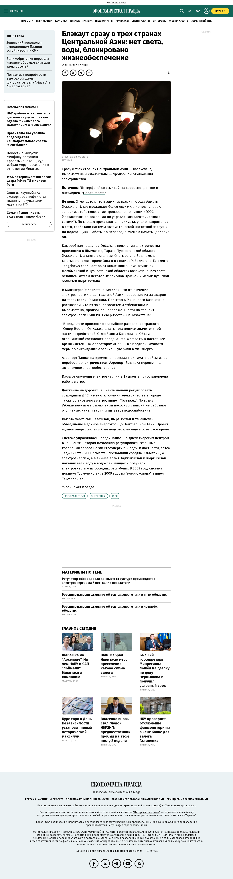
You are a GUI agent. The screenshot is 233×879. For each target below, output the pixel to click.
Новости (27, 20)
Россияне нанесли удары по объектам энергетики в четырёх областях (109, 609)
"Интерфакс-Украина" (146, 812)
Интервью (159, 20)
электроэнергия (75, 496)
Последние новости (23, 106)
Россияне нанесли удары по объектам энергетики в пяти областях (114, 595)
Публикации (44, 20)
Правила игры (104, 20)
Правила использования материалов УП (137, 799)
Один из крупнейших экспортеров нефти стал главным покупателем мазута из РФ (26, 198)
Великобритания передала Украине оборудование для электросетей (28, 62)
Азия (115, 496)
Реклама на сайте (36, 799)
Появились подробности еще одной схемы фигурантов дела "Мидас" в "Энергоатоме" (28, 80)
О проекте (56, 799)
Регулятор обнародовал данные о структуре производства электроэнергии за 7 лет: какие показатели (108, 581)
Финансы (122, 20)
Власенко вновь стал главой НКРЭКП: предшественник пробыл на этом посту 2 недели (115, 730)
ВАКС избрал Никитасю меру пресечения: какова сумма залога (114, 664)
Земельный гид (201, 20)
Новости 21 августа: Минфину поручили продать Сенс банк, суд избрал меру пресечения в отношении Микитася (28, 161)
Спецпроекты (141, 20)
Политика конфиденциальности (87, 799)
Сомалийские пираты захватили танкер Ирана (26, 215)
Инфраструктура (81, 20)
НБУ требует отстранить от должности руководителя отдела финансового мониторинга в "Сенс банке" (29, 119)
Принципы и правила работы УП (187, 799)
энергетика (98, 496)
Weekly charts (178, 20)
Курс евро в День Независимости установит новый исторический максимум (77, 727)
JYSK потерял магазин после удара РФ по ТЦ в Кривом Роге (29, 181)
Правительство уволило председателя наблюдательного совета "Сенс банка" (27, 139)
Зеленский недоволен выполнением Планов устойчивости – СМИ (24, 46)
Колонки (61, 20)
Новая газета (94, 193)
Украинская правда (78, 487)
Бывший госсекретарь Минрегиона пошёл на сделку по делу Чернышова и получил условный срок (154, 670)
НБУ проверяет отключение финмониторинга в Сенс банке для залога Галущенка (155, 730)
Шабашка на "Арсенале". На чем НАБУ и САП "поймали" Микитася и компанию (75, 666)
